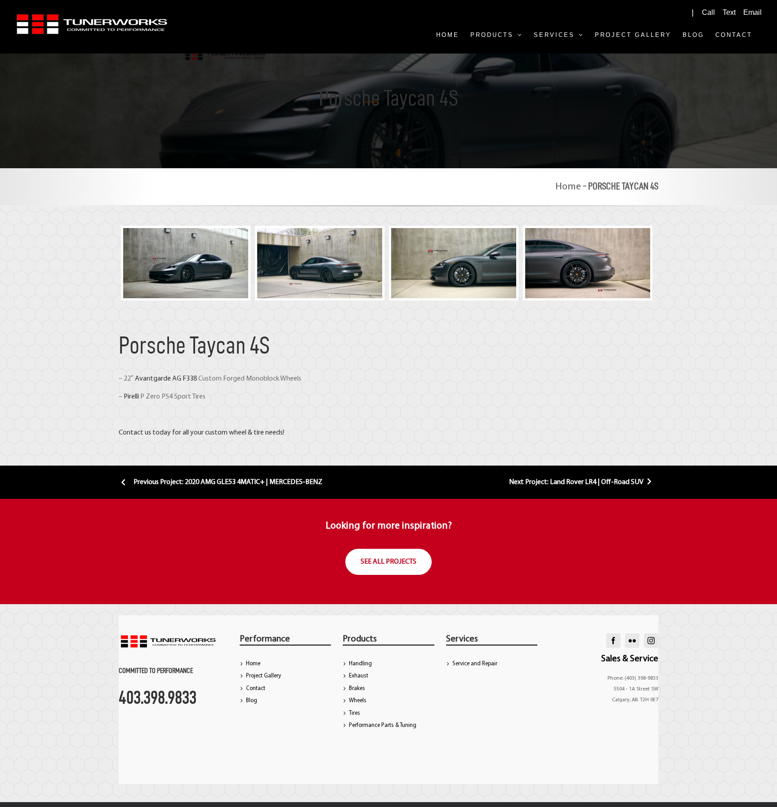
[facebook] (613, 640)
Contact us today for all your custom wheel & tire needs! (201, 432)
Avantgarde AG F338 (166, 378)
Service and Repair (474, 664)
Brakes (357, 688)
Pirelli (131, 396)
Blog (251, 701)
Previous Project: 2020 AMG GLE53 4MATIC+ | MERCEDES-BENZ (227, 482)
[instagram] (651, 640)
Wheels (357, 701)
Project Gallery (263, 676)
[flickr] (632, 640)
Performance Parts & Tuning (382, 725)
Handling (360, 664)
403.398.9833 (157, 697)
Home (568, 187)
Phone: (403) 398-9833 (632, 678)
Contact (255, 688)
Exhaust (358, 676)
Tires (354, 713)
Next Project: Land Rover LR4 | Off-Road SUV (577, 482)
